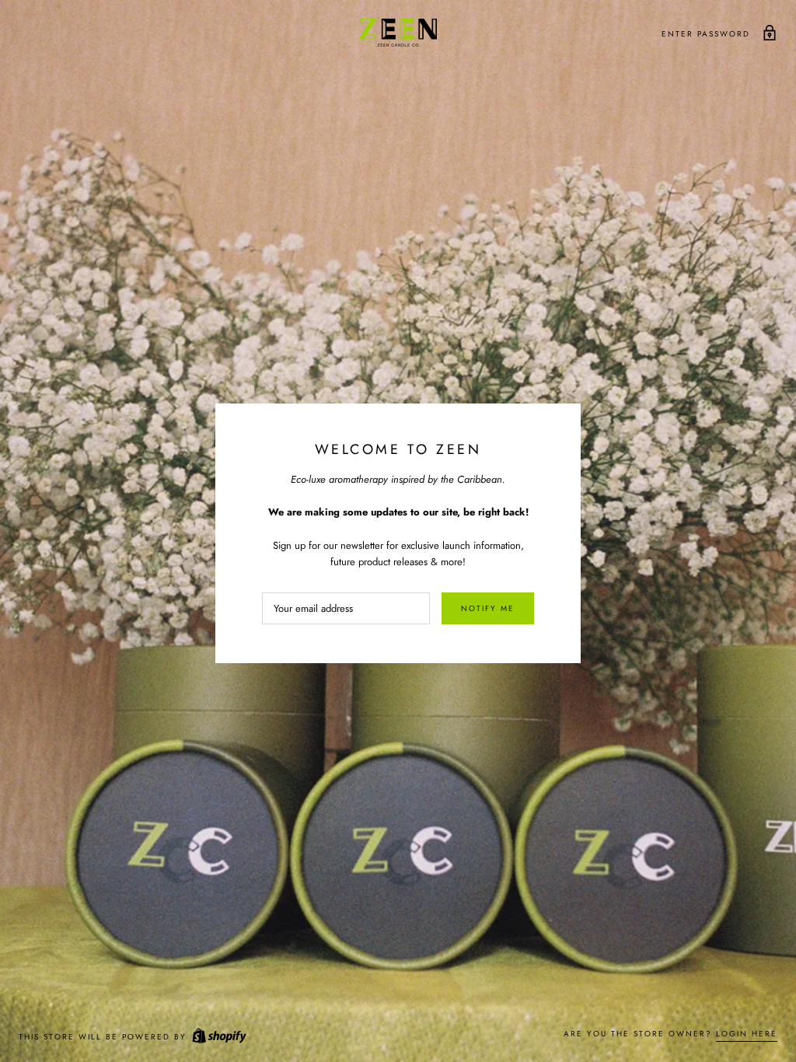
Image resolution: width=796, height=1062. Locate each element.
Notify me (488, 608)
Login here (746, 1033)
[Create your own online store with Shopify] (218, 1037)
